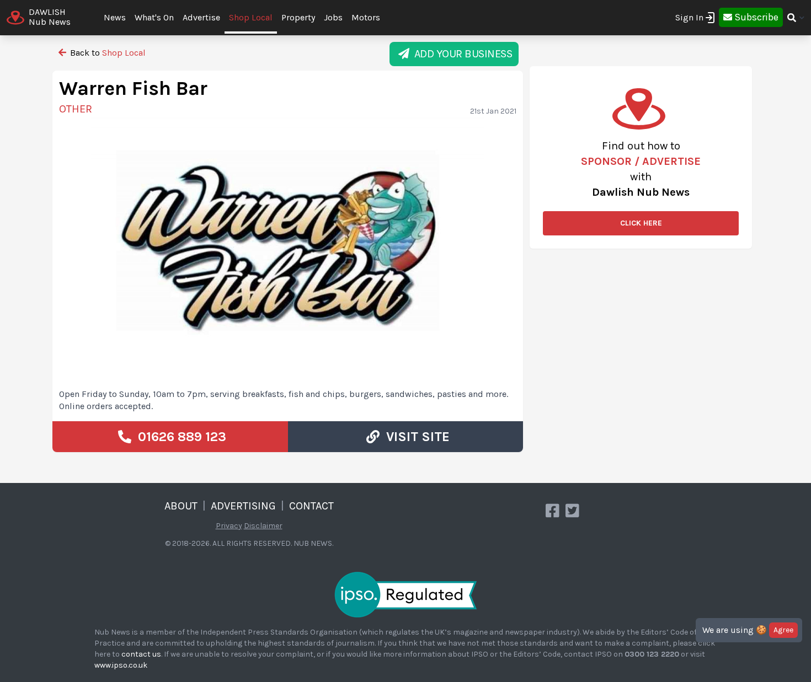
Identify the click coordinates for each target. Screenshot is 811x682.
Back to (107, 52)
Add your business (461, 53)
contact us (141, 654)
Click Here (641, 223)
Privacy (229, 525)
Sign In (689, 17)
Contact (311, 506)
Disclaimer (263, 525)
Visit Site (415, 436)
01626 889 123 (178, 436)
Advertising (243, 506)
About (181, 506)
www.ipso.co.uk (120, 665)
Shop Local (251, 17)
